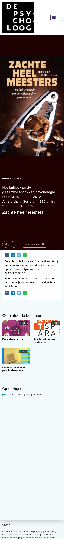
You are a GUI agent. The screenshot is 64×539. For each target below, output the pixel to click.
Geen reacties (32, 244)
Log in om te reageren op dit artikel (24, 394)
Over (6, 525)
